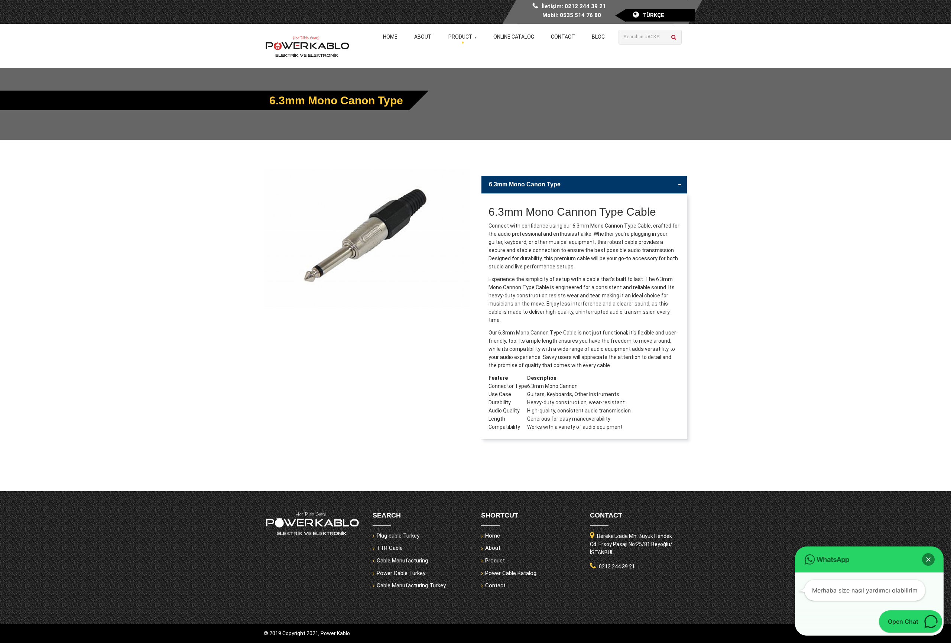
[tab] (584, 185)
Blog (598, 37)
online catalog (513, 37)
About (423, 37)
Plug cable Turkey (398, 535)
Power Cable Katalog (510, 573)
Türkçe (653, 15)
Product (460, 37)
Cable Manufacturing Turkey (411, 585)
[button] (928, 559)
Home (390, 37)
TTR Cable (390, 548)
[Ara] (673, 37)
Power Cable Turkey (401, 573)
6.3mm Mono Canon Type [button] (525, 184)
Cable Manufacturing (402, 560)
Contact (563, 37)
